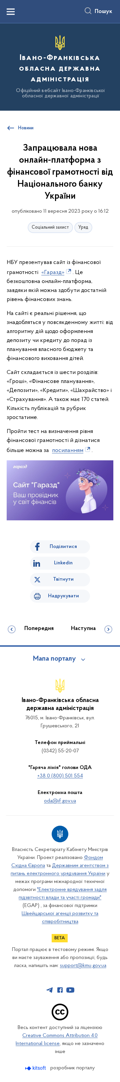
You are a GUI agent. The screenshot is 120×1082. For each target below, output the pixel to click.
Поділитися (63, 546)
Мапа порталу (54, 659)
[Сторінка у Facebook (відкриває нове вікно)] (60, 990)
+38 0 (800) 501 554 (60, 776)
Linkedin (63, 563)
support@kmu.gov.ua (83, 965)
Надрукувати (63, 596)
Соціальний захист (50, 227)
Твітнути (63, 579)
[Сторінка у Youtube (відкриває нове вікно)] (70, 990)
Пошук (103, 12)
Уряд (83, 227)
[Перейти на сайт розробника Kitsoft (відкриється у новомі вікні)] (36, 1068)
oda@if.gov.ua (60, 801)
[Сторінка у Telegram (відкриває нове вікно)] (50, 990)
